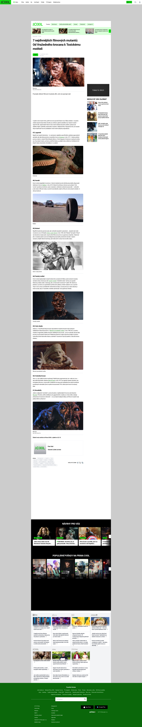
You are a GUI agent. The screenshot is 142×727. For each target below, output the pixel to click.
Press (52, 708)
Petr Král (41, 55)
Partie (79, 690)
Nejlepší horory (59, 690)
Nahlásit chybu (37, 722)
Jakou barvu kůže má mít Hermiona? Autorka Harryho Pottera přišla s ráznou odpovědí (42, 543)
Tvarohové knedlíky (67, 694)
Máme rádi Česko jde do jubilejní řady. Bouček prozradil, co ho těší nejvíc (60, 642)
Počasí (84, 690)
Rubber (44, 185)
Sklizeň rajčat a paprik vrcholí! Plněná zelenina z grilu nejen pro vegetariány (80, 662)
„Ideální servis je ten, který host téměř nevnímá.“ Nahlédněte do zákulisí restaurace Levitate (99, 635)
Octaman (61, 137)
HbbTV (35, 712)
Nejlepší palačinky (77, 694)
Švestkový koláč (87, 694)
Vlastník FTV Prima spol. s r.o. (40, 719)
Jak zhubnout (40, 690)
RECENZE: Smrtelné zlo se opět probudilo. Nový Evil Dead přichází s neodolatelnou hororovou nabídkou (66, 543)
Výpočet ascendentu (56, 694)
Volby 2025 (61, 692)
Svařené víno (68, 692)
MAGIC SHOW (65, 573)
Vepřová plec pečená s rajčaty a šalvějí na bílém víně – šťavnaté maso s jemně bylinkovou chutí (99, 628)
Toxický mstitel (52, 281)
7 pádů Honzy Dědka (52, 692)
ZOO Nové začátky (100, 690)
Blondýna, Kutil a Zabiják (80, 573)
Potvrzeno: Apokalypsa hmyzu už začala (80, 627)
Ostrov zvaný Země (52, 233)
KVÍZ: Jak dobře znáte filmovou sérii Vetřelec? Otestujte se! (103, 125)
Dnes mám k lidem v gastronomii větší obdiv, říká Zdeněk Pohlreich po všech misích (61, 635)
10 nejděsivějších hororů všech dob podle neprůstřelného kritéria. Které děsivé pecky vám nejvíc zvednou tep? (74, 32)
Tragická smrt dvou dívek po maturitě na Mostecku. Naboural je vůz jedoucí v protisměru (42, 635)
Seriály (27, 2)
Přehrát (36, 571)
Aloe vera (88, 692)
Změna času (74, 690)
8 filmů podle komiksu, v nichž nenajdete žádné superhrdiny (41, 668)
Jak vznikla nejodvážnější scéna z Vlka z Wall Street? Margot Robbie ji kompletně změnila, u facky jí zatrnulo (42, 677)
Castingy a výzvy (54, 710)
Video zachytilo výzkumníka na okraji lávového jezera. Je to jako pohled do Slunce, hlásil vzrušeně (80, 642)
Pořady (42, 2)
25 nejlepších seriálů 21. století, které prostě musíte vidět (48, 31)
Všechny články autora (54, 449)
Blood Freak (52, 380)
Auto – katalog (42, 692)
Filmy (22, 2)
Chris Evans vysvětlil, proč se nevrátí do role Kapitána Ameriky (88, 543)
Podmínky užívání (38, 715)
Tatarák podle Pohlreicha (78, 692)
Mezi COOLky (37, 573)
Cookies (36, 717)
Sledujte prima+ (56, 2)
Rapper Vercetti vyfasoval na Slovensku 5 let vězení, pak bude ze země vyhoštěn (61, 669)
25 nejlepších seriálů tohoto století (42, 660)
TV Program (48, 2)
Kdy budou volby (91, 690)
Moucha (35, 395)
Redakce (53, 719)
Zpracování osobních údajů (57, 715)
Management (54, 706)
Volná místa (36, 708)
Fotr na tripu (50, 573)
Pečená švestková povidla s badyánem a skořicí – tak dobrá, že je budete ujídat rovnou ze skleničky (99, 643)
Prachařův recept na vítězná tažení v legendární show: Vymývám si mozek (61, 628)
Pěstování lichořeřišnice (97, 692)
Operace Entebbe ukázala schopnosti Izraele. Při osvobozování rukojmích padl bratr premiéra (80, 636)
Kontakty (53, 712)
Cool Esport (36, 2)
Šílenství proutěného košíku (57, 330)
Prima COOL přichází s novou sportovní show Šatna (103, 104)
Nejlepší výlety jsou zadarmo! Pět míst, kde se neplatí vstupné (80, 675)
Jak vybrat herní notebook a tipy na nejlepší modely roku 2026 (101, 31)
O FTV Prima (37, 706)
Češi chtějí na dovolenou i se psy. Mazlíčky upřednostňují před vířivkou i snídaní (80, 669)
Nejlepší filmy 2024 (49, 690)
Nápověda (53, 717)
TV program (67, 690)
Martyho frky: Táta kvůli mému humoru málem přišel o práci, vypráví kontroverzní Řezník (60, 662)
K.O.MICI (92, 573)
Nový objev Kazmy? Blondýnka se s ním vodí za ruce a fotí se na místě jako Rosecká (61, 676)
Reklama (36, 710)
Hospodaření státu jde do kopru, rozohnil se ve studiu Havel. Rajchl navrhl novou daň (42, 628)
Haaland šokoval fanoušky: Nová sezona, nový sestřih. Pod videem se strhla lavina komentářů (41, 642)
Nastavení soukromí (55, 722)
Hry (31, 2)
